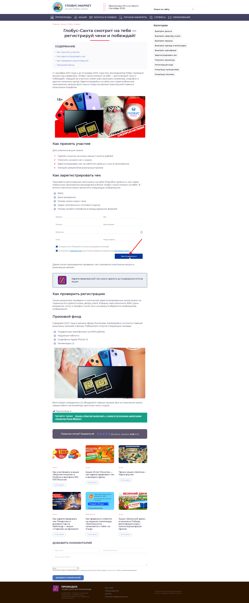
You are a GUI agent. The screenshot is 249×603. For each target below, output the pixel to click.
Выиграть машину (164, 41)
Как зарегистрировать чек (71, 56)
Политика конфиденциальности (116, 597)
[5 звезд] (109, 433)
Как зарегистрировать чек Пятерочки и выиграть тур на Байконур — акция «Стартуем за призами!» (66, 524)
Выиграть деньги (163, 31)
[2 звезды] (100, 433)
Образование (90, 514)
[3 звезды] (103, 433)
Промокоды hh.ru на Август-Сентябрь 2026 (124, 7)
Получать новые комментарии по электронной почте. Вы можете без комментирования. (95, 570)
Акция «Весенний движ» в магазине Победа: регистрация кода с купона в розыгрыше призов (132, 524)
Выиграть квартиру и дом (167, 36)
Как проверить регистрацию (72, 60)
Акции (55, 467)
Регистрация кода (164, 65)
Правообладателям (112, 591)
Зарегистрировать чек (166, 55)
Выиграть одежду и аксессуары (170, 45)
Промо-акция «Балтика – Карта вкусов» (132, 473)
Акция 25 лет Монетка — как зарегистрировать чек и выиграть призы (100, 474)
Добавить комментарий (68, 578)
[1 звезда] (98, 433)
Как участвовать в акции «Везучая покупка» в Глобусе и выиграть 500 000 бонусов (66, 476)
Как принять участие (68, 52)
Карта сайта (109, 588)
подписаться (112, 570)
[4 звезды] (106, 433)
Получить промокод (165, 60)
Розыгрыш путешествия (167, 69)
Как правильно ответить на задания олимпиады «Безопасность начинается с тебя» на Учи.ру (99, 524)
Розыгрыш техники (164, 74)
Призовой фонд (65, 65)
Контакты (108, 594)
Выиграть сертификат (165, 50)
